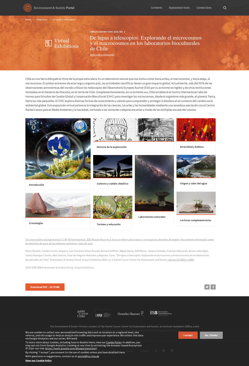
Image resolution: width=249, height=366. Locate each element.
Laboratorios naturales (151, 216)
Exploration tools (179, 7)
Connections (204, 7)
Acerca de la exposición (102, 54)
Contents (156, 7)
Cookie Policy (113, 342)
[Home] (49, 9)
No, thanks (211, 335)
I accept (188, 335)
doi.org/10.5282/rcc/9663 (181, 259)
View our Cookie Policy (38, 360)
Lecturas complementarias (195, 220)
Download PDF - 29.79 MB (44, 287)
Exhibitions (42, 19)
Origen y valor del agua (193, 183)
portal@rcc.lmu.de (88, 356)
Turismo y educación (109, 224)
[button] (207, 287)
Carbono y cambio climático (112, 183)
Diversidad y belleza (192, 146)
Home (28, 19)
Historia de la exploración (112, 147)
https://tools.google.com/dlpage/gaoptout (70, 348)
